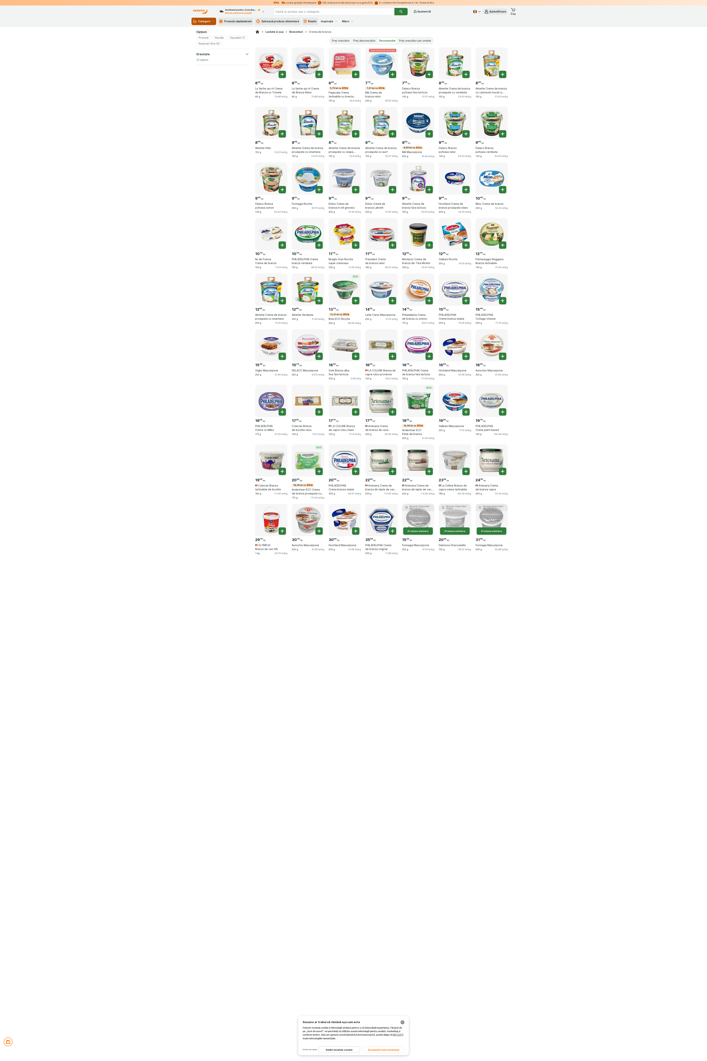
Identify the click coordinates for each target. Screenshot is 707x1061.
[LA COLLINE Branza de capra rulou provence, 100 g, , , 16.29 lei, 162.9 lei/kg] (381, 345)
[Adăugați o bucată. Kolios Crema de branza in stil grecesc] (355, 189)
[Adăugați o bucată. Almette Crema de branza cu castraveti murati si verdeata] (502, 74)
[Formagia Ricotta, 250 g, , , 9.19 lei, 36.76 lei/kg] (308, 178)
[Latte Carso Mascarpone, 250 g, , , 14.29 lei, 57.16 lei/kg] (381, 289)
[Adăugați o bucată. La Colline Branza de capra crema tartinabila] (466, 471)
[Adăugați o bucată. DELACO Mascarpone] (319, 356)
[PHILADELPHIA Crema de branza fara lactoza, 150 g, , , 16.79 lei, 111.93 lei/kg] (418, 345)
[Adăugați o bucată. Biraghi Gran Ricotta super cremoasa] (355, 245)
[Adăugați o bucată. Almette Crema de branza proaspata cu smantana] (319, 134)
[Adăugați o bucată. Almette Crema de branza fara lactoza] (429, 189)
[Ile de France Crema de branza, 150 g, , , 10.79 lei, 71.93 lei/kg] (271, 234)
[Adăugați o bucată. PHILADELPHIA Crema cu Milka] (282, 412)
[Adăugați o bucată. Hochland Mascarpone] (466, 356)
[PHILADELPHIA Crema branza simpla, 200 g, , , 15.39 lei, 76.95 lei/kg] (455, 289)
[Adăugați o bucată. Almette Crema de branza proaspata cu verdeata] (466, 74)
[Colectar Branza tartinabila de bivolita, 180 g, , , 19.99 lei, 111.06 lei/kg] (271, 460)
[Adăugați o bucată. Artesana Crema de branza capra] (502, 471)
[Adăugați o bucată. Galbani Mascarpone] (466, 412)
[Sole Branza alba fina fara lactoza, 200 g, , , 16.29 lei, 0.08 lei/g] (345, 345)
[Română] (476, 11)
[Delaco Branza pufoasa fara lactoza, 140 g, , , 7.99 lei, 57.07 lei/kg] (418, 63)
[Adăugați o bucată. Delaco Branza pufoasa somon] (282, 189)
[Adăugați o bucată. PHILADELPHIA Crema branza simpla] (466, 300)
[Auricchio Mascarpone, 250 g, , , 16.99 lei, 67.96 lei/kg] (492, 345)
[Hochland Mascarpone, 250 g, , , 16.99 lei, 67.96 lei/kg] (455, 345)
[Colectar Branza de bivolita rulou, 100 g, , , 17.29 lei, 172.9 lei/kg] (308, 401)
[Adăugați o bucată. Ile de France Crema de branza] (282, 245)
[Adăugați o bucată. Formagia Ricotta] (319, 189)
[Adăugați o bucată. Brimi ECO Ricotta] (355, 300)
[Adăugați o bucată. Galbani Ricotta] (466, 245)
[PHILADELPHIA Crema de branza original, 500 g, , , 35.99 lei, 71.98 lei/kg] (381, 520)
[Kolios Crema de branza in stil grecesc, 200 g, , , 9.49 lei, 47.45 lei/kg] (345, 178)
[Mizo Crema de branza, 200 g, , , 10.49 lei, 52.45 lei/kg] (492, 178)
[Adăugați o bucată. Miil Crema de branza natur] (392, 74)
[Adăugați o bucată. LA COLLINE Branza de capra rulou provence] (392, 356)
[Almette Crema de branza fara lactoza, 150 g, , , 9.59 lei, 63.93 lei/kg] (418, 178)
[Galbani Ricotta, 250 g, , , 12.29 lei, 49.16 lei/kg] (455, 234)
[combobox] (334, 11)
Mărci (345, 21)
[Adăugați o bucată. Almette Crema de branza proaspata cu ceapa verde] (355, 134)
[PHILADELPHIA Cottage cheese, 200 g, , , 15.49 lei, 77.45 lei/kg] (492, 289)
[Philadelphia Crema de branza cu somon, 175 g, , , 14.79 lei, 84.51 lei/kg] (418, 289)
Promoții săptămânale (238, 21)
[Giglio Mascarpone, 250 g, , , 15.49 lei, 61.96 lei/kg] (271, 345)
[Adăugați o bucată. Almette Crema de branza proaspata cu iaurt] (392, 134)
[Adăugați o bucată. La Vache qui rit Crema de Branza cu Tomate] (282, 74)
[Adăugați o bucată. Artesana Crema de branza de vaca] (392, 412)
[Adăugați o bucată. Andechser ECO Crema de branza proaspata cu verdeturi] (319, 471)
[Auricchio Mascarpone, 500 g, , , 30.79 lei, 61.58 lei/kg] (308, 520)
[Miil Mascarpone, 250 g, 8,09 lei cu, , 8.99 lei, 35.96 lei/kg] (418, 123)
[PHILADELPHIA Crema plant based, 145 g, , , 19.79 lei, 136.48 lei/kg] (492, 401)
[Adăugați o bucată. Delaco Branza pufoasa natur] (466, 134)
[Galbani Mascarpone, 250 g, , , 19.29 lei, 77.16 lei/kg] (455, 401)
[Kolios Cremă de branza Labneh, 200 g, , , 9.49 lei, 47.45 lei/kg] (381, 178)
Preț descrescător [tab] (364, 40)
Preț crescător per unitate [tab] (415, 40)
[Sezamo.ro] (257, 32)
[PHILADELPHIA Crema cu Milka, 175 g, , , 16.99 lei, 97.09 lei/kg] (271, 401)
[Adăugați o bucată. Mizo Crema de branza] (502, 189)
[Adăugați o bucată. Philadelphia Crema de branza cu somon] (429, 300)
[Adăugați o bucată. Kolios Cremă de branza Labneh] (392, 189)
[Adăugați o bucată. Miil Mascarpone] (429, 134)
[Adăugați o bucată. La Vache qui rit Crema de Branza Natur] (319, 74)
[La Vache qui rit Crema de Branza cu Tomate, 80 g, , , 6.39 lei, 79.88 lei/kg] (271, 63)
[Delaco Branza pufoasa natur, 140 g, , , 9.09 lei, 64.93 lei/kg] (455, 123)
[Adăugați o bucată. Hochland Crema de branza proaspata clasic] (466, 189)
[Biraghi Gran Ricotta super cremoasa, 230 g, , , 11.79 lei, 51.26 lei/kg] (345, 234)
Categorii (204, 21)
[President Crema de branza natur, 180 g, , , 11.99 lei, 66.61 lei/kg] (381, 234)
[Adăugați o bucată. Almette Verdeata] (319, 300)
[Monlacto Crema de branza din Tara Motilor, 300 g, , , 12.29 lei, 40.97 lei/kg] (418, 234)
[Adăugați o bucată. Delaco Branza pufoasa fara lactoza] (429, 74)
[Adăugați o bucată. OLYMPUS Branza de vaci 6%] (282, 531)
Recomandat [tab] (387, 40)
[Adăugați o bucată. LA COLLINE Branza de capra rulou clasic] (355, 412)
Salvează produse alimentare (280, 21)
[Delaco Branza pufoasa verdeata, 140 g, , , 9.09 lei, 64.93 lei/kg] (492, 123)
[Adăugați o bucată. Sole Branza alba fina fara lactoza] (355, 356)
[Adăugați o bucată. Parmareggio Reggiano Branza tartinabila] (502, 245)
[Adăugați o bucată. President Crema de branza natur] (392, 245)
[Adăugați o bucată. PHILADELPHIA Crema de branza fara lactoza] (429, 356)
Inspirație (327, 21)
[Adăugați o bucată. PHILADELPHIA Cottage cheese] (502, 300)
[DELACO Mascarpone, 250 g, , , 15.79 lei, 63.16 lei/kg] (308, 345)
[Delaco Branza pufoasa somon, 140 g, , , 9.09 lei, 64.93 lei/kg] (271, 178)
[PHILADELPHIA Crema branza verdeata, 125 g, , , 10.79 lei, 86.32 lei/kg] (308, 234)
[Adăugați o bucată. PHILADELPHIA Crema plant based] (502, 412)
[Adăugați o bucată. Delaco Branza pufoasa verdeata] (502, 134)
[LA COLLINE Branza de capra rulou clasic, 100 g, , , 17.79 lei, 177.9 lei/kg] (345, 401)
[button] (495, 12)
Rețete (312, 21)
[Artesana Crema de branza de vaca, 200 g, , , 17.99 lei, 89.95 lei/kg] (381, 401)
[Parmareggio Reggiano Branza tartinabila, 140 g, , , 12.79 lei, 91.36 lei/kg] (492, 234)
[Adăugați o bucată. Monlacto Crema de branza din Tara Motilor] (429, 245)
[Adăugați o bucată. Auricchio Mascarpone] (502, 356)
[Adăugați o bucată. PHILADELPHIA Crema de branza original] (392, 531)
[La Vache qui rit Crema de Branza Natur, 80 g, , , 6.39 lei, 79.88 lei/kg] (308, 63)
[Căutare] (401, 11)
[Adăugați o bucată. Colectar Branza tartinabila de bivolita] (282, 471)
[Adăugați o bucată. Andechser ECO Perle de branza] (429, 412)
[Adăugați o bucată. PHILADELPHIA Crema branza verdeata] (319, 245)
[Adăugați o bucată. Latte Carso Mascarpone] (392, 300)
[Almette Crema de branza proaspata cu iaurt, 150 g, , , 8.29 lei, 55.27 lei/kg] (381, 123)
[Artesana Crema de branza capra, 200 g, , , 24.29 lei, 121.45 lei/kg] (492, 460)
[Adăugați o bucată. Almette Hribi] (282, 134)
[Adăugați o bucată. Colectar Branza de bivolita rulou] (319, 412)
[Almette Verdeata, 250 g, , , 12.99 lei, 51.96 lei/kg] (308, 289)
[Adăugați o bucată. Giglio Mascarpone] (282, 356)
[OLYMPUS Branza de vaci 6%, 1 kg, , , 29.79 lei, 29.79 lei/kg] (271, 520)
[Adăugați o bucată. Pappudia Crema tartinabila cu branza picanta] (355, 74)
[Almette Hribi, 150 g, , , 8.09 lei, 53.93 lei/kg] (271, 123)
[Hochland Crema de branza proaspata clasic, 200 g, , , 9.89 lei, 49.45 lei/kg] (455, 178)
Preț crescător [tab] (341, 40)
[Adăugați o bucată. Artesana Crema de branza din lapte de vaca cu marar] (392, 471)
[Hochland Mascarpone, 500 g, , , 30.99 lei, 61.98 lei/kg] (345, 520)
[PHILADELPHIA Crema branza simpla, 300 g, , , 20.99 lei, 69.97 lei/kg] (345, 460)
